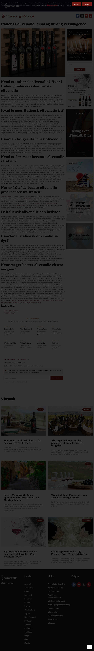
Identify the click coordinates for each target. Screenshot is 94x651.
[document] (47, 325)
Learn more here (52, 5)
